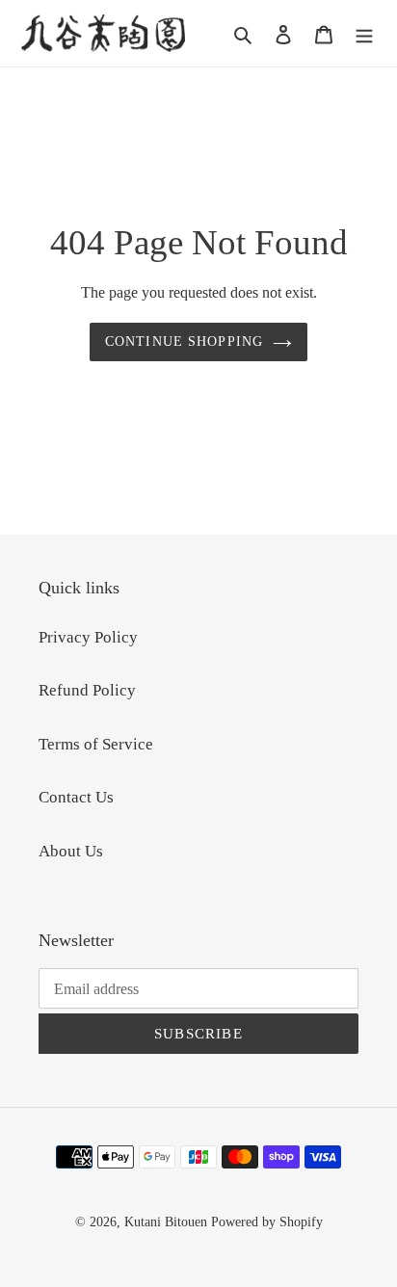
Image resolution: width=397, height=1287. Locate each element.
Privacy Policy (88, 637)
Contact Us (76, 797)
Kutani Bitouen (165, 1222)
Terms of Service (96, 744)
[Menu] (364, 34)
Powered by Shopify (267, 1222)
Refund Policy (87, 690)
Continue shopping (184, 341)
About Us (71, 851)
